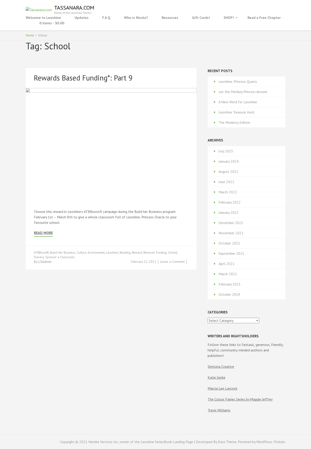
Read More (43, 233)
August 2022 (228, 171)
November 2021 (231, 233)
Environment (96, 252)
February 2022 (230, 202)
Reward (137, 252)
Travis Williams (219, 410)
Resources (170, 17)
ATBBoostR (41, 252)
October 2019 (229, 294)
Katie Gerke (216, 377)
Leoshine (112, 252)
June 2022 (226, 181)
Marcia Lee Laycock (222, 388)
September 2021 (231, 253)
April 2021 (227, 263)
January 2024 (229, 161)
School (172, 252)
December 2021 (231, 222)
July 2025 (226, 151)
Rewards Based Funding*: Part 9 (83, 78)
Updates (82, 17)
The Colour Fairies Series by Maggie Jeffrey (240, 399)
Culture (82, 252)
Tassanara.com (74, 7)
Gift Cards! (201, 17)
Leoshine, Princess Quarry (238, 81)
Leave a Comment (172, 262)
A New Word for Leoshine (238, 102)
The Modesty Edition (234, 122)
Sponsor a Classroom (59, 257)
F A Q (106, 17)
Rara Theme (227, 441)
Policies (279, 441)
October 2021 (229, 243)
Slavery (39, 257)
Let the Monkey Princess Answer (243, 91)
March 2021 (228, 274)
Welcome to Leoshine (43, 17)
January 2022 (229, 212)
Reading (125, 252)
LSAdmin (44, 261)
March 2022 (228, 192)
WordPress (264, 441)
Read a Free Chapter (264, 17)
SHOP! (229, 17)
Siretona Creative (221, 366)
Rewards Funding (155, 252)
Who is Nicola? (136, 17)
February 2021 (230, 284)
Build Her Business (62, 252)
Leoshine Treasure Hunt (237, 112)
